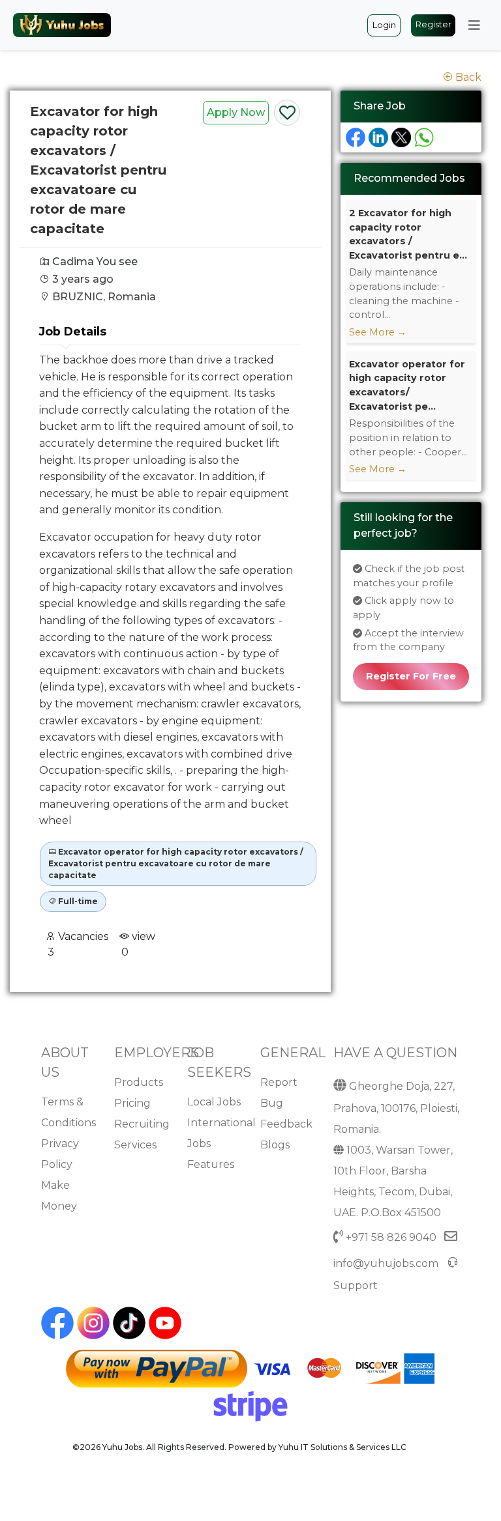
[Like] (287, 115)
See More (377, 332)
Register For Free (411, 676)
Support (355, 1285)
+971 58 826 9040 (391, 1237)
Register (433, 24)
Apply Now (236, 112)
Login (384, 25)
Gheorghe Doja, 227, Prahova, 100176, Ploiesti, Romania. (396, 1107)
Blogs (275, 1145)
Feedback (286, 1124)
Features (210, 1164)
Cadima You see (95, 261)
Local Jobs (214, 1102)
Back (467, 77)
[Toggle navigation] (474, 25)
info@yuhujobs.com (385, 1263)
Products (138, 1082)
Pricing (132, 1103)
